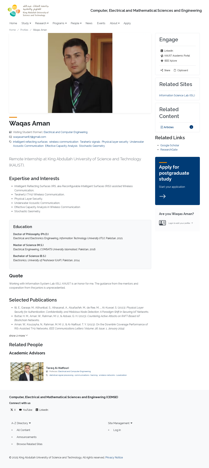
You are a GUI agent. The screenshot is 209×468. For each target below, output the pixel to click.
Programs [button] (58, 23)
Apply (127, 23)
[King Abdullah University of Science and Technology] (28, 10)
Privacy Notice (114, 457)
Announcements (27, 437)
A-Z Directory (19, 423)
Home (13, 23)
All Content (23, 430)
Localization (121, 375)
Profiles (24, 30)
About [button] (113, 23)
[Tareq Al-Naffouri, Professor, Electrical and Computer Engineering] (26, 371)
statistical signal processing (61, 375)
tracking (94, 375)
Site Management (118, 423)
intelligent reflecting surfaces (30, 141)
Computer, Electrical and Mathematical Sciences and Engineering (146, 10)
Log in (117, 430)
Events (101, 23)
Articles (168, 127)
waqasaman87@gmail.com (29, 136)
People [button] (75, 23)
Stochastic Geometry (92, 145)
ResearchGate (168, 149)
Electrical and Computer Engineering (66, 132)
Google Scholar (169, 145)
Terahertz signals (90, 141)
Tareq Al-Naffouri (57, 368)
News (89, 23)
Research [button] (40, 23)
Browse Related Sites (29, 444)
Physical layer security (115, 141)
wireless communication (63, 141)
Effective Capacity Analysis (61, 145)
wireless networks (107, 375)
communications (82, 375)
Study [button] (25, 23)
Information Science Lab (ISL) (177, 95)
